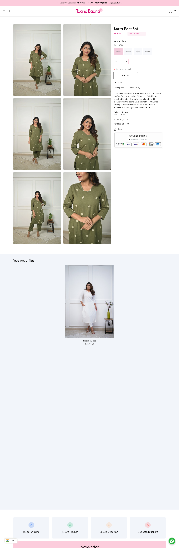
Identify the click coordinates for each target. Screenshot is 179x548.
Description (119, 88)
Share (119, 129)
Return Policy (134, 88)
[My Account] (169, 11)
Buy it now (151, 75)
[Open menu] (3, 11)
